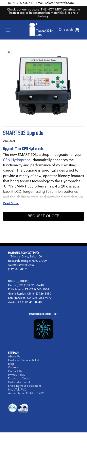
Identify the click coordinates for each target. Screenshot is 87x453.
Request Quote (43, 216)
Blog (11, 363)
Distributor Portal (19, 382)
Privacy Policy (16, 375)
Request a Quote (19, 378)
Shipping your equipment (24, 385)
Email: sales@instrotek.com (55, 3)
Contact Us (15, 371)
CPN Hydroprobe (17, 160)
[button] (8, 29)
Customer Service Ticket (23, 360)
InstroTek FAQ (17, 389)
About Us (14, 356)
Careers (13, 367)
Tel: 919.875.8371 (20, 3)
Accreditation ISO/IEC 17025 (26, 393)
